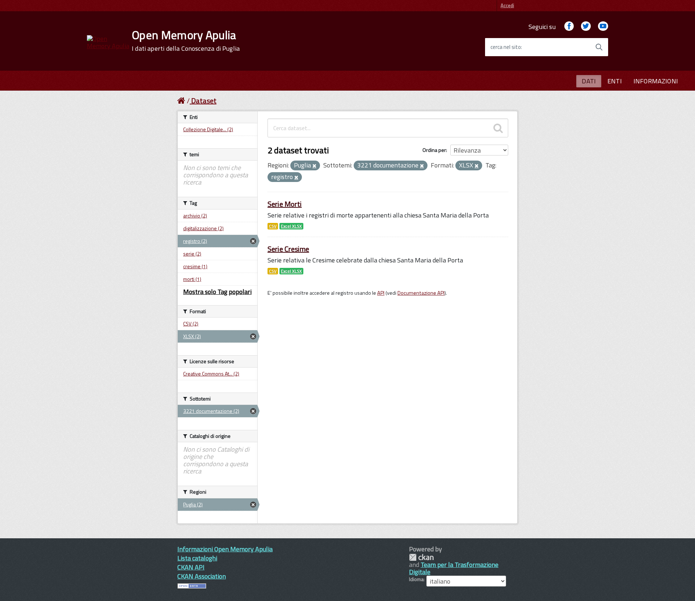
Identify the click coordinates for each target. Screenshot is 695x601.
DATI (589, 81)
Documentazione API (421, 293)
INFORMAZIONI (655, 81)
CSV (273, 226)
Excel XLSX (291, 226)
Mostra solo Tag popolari (217, 292)
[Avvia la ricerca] (599, 47)
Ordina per (434, 150)
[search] (498, 128)
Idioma (416, 579)
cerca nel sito (505, 47)
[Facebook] (569, 27)
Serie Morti (285, 204)
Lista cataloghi (197, 558)
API (380, 293)
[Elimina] (314, 166)
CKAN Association (201, 576)
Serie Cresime (288, 248)
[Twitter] (585, 27)
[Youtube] (603, 27)
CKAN (421, 557)
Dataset (203, 100)
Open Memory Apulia (186, 40)
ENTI (614, 81)
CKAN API (191, 567)
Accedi (507, 5)
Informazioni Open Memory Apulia (225, 549)
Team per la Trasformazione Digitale (453, 568)
